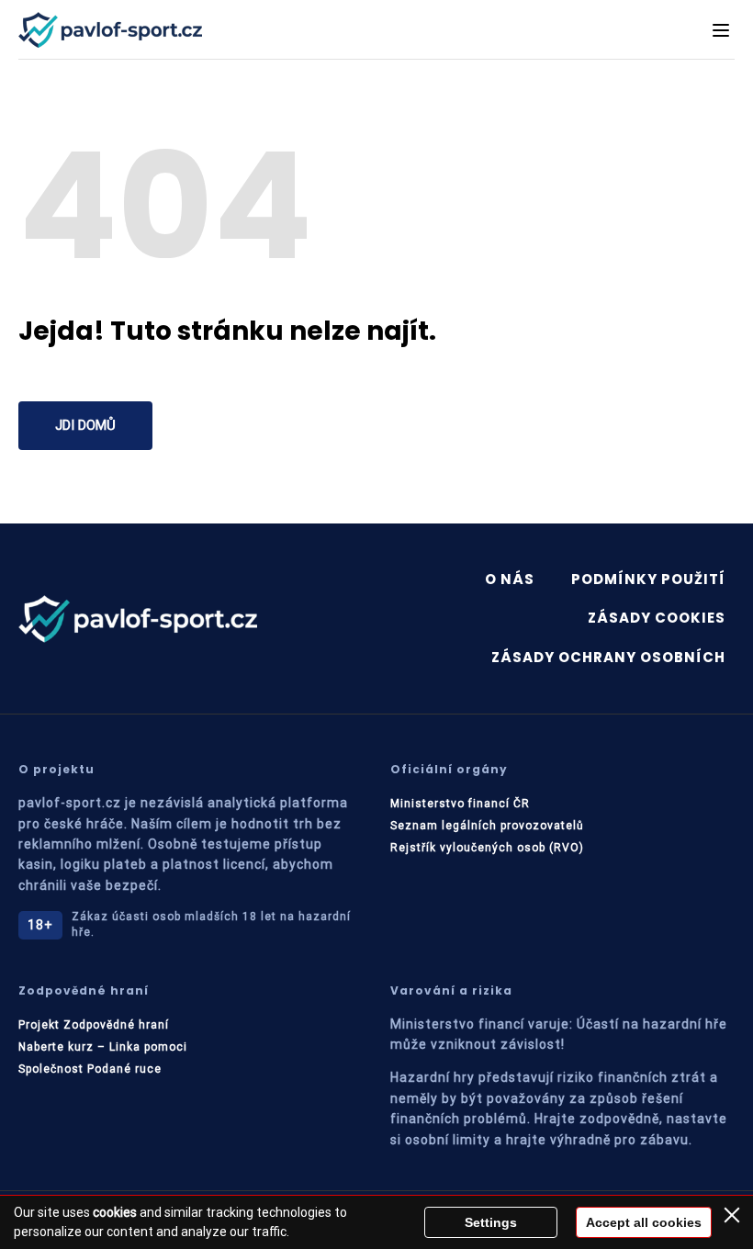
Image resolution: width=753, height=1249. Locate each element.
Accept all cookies (644, 1222)
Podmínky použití (648, 579)
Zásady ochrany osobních (608, 657)
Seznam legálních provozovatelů (487, 825)
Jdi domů (85, 425)
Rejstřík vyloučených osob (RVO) (487, 847)
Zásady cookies (656, 617)
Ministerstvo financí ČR (460, 803)
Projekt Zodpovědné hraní (93, 1024)
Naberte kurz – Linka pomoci (102, 1047)
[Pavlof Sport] (110, 30)
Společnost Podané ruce (90, 1069)
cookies (115, 1212)
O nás (509, 579)
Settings (491, 1222)
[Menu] (721, 30)
